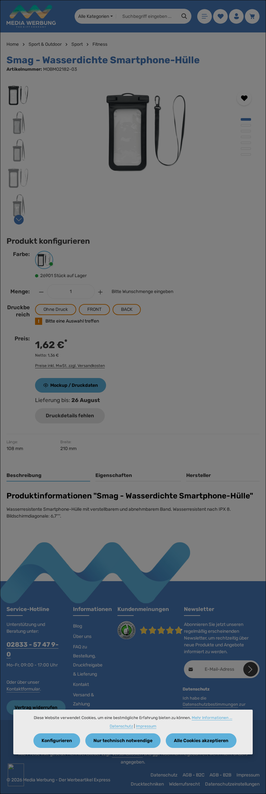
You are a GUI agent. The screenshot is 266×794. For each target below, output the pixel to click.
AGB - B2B (220, 775)
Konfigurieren (57, 740)
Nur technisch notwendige (122, 740)
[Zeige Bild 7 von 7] (246, 154)
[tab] (48, 476)
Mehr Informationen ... (212, 717)
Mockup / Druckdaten (74, 385)
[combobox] (147, 16)
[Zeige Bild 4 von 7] (246, 137)
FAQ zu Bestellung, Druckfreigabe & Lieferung (88, 660)
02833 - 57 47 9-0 (32, 649)
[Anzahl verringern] (41, 291)
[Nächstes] (19, 220)
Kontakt (81, 684)
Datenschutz (164, 775)
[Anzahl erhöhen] (100, 291)
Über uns (82, 636)
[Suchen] (184, 16)
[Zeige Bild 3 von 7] (246, 131)
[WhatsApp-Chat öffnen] (16, 774)
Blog (77, 626)
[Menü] (204, 16)
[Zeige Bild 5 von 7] (246, 142)
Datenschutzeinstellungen (232, 784)
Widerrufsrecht (184, 784)
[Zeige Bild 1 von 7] (246, 119)
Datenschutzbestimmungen (210, 704)
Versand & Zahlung (83, 699)
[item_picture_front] (148, 131)
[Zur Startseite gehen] (31, 16)
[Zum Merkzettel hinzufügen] (244, 98)
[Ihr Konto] (236, 16)
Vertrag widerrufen (36, 707)
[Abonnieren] (250, 669)
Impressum (248, 775)
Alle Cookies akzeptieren (201, 740)
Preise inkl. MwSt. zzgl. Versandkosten (70, 365)
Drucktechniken (147, 784)
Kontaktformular (23, 689)
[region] (133, 152)
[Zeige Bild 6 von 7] (246, 148)
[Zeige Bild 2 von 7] (246, 125)
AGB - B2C (193, 775)
